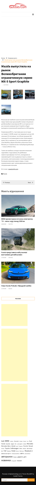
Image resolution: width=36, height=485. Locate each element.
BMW (7, 441)
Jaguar (12, 444)
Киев (13, 451)
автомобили (27, 453)
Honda (3, 444)
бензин (15, 457)
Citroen (21, 441)
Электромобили (15, 453)
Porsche (25, 446)
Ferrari (24, 441)
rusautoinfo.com (13, 169)
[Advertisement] (18, 36)
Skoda (2, 448)
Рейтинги (21, 451)
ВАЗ (2, 451)
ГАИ (5, 451)
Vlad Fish (10, 224)
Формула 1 (29, 451)
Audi (2, 441)
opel (17, 446)
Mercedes (30, 444)
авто (22, 453)
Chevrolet (16, 441)
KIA (15, 444)
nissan (13, 446)
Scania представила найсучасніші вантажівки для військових (14, 253)
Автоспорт (30, 448)
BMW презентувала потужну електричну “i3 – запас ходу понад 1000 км (17, 220)
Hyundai (8, 444)
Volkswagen (14, 448)
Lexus (24, 444)
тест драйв (13, 460)
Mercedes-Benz (6, 446)
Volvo (20, 448)
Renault (31, 446)
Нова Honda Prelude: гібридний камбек (16, 286)
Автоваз (24, 448)
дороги (20, 457)
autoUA (10, 288)
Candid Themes (17, 476)
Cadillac (11, 441)
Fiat (27, 441)
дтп (25, 457)
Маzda (5, 174)
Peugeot (21, 446)
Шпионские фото (6, 453)
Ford (30, 441)
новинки (6, 460)
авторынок (7, 456)
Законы (9, 451)
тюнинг (19, 461)
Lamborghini (20, 444)
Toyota (7, 448)
